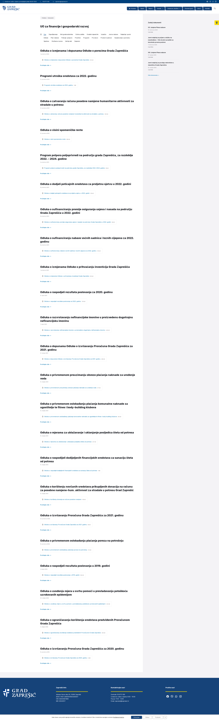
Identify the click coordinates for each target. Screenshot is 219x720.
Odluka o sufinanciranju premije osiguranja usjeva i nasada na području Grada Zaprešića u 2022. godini (77, 222)
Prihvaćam (136, 717)
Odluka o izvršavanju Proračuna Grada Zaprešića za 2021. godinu (82, 515)
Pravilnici (78, 38)
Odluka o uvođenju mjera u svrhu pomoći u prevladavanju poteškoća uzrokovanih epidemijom (75, 604)
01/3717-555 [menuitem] (46, 1)
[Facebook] (168, 696)
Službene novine (57, 41)
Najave (151, 8)
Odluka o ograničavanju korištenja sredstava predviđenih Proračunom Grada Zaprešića (72, 633)
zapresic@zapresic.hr (122, 701)
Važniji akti (68, 41)
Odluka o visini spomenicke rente (55, 139)
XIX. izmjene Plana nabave (157, 52)
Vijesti (142, 8)
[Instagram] (215, 1)
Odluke (46, 38)
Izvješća (103, 34)
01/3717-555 (121, 694)
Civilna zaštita (79, 34)
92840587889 (64, 699)
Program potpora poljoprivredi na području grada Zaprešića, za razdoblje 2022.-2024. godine (74, 168)
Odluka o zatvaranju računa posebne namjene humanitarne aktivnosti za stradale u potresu (74, 114)
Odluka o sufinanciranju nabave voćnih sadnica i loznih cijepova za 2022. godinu (70, 251)
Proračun (95, 38)
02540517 (62, 701)
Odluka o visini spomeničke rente (61, 130)
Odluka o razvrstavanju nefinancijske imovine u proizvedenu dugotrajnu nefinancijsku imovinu (75, 330)
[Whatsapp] (176, 696)
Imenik (159, 8)
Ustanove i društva (172, 8)
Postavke (157, 717)
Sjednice (46, 41)
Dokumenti (50, 18)
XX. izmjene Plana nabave (156, 27)
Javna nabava (113, 34)
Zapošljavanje (53, 34)
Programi (86, 38)
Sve (45, 34)
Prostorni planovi (106, 38)
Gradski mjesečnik (92, 34)
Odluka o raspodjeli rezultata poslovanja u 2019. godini (75, 565)
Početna (133, 8)
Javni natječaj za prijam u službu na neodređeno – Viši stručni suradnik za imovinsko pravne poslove (160, 40)
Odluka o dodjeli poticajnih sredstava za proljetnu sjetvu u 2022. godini (85, 184)
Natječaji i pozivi (126, 34)
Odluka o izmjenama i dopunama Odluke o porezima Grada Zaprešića (84, 50)
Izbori (199, 8)
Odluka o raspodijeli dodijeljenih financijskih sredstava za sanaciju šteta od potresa (70, 470)
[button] (217, 22)
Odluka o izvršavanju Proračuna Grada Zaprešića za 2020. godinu (82, 648)
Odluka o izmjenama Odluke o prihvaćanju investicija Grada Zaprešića (85, 266)
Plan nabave (55, 38)
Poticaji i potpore (66, 38)
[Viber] (172, 696)
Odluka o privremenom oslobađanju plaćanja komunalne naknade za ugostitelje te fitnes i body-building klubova (80, 416)
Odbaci (147, 717)
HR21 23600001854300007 (69, 697)
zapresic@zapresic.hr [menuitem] (61, 1)
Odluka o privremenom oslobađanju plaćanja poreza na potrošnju (82, 540)
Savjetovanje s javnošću (122, 38)
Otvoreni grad (189, 8)
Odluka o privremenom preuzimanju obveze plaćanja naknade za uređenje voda (70, 388)
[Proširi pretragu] (214, 8)
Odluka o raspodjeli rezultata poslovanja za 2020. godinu (76, 292)
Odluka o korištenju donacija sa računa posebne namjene (63, 499)
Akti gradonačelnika (66, 34)
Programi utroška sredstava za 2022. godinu (68, 75)
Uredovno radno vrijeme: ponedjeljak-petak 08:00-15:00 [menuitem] (21, 1)
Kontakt (207, 8)
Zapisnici (77, 41)
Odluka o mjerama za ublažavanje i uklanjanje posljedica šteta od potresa (87, 432)
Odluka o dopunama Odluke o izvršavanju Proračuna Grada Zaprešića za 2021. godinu (72, 359)
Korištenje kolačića (118, 717)
